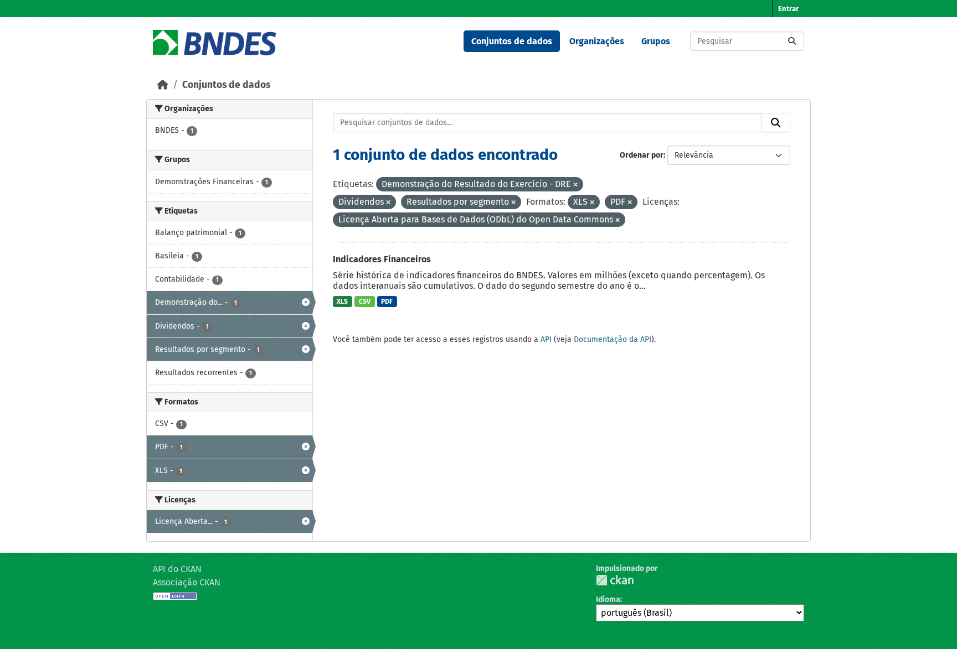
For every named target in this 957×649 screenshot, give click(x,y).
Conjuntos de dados (511, 41)
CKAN (615, 580)
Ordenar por (641, 155)
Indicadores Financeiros (382, 259)
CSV (365, 301)
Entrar (788, 8)
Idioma (608, 599)
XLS (342, 301)
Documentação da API (612, 339)
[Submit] (792, 41)
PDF (387, 301)
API (546, 339)
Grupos (655, 41)
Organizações (596, 41)
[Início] (162, 85)
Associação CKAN (186, 582)
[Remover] (575, 185)
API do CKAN (177, 569)
